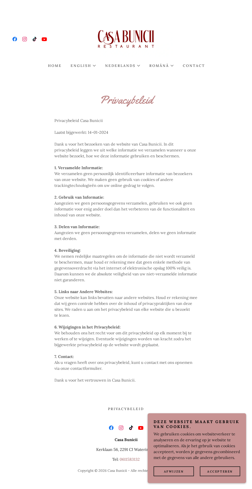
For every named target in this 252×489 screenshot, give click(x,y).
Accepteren (220, 471)
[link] (15, 39)
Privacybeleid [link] (126, 409)
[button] (83, 66)
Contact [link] (194, 65)
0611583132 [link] (130, 459)
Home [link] (55, 65)
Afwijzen (174, 471)
